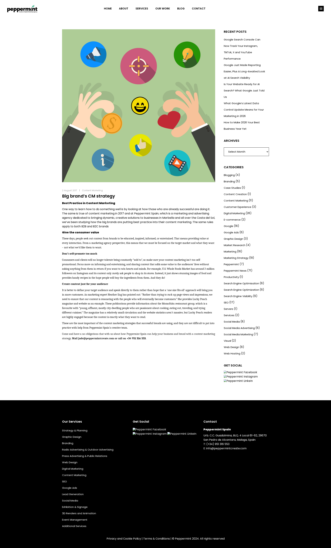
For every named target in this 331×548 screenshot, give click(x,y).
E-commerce (232, 219)
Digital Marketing (234, 213)
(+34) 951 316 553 (217, 444)
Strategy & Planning (74, 430)
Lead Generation (73, 494)
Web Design (231, 347)
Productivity (231, 277)
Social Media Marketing (238, 334)
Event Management (74, 519)
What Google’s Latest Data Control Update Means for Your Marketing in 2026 (244, 109)
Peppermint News (235, 270)
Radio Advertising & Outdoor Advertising (87, 449)
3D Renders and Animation (79, 513)
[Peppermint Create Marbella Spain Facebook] (212, 8)
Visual (227, 341)
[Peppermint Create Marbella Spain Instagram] (220, 8)
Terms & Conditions (156, 539)
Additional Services (74, 526)
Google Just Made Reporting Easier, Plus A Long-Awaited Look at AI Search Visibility (244, 71)
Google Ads (231, 232)
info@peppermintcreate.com (226, 448)
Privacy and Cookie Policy (124, 539)
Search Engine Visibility (238, 296)
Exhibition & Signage (75, 507)
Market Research (234, 245)
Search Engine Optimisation (241, 283)
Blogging (229, 175)
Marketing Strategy (236, 258)
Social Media (232, 321)
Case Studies (232, 188)
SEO (226, 302)
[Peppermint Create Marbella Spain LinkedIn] (227, 8)
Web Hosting (232, 353)
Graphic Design (233, 239)
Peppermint (231, 264)
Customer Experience (237, 207)
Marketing (230, 251)
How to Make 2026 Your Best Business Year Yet (242, 126)
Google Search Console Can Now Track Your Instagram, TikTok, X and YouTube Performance (242, 49)
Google (228, 226)
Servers (228, 309)
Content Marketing (92, 190)
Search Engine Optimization (241, 290)
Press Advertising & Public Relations (84, 456)
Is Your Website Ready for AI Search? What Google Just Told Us (244, 90)
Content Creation (235, 194)
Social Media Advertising (239, 328)
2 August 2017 (69, 190)
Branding (229, 181)
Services (229, 315)
